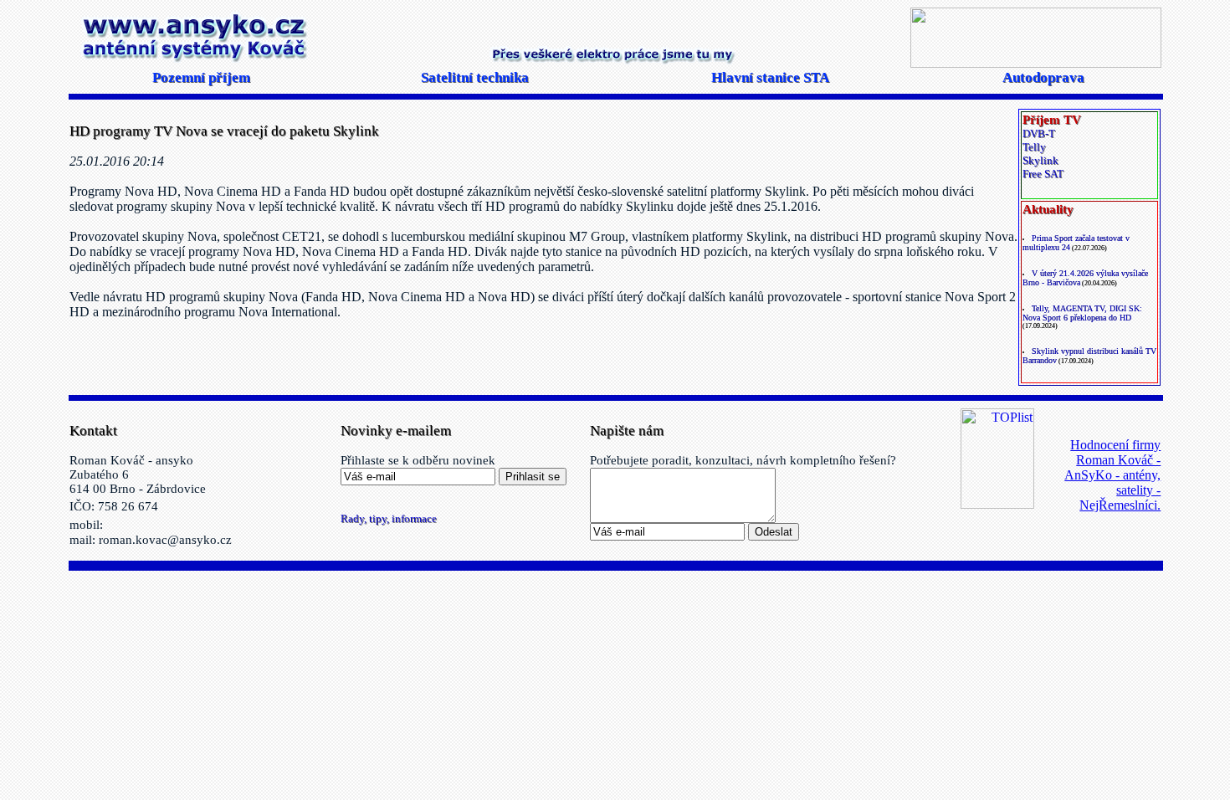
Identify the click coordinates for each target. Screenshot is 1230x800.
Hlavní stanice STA (770, 77)
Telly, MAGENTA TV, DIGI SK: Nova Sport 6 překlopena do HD (1082, 313)
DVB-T (1038, 133)
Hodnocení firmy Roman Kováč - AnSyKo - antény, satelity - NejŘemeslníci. (1112, 475)
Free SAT (1042, 173)
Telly (1034, 147)
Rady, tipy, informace (389, 518)
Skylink (1040, 160)
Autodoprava (1043, 77)
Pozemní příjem (201, 77)
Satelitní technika (475, 77)
